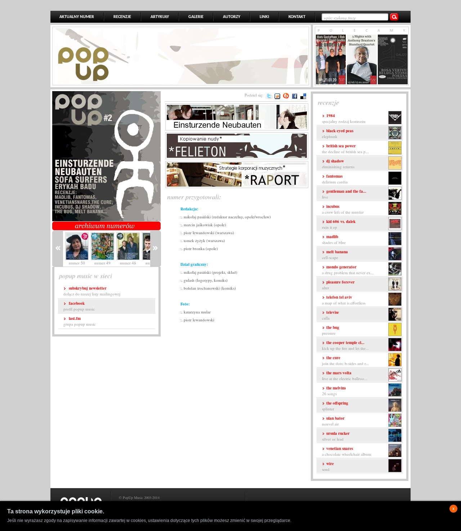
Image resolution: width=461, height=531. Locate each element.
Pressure (330, 330)
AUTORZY (231, 17)
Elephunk (337, 133)
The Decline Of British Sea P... (345, 148)
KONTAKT (296, 17)
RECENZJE (122, 17)
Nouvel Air (333, 421)
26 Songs (334, 390)
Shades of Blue (334, 239)
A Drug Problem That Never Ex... (348, 269)
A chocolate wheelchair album (346, 451)
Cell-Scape (335, 254)
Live (344, 194)
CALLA (330, 315)
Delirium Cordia (335, 178)
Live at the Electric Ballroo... (344, 375)
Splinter (335, 405)
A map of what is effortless (343, 299)
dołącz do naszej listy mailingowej (91, 290)
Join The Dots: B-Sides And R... (345, 360)
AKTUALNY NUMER (76, 17)
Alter (338, 284)
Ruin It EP (338, 224)
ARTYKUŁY (160, 17)
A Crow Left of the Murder (343, 209)
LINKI (264, 17)
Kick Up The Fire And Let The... (345, 345)
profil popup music (79, 306)
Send (328, 466)
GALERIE (195, 17)
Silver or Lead (336, 436)
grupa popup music (79, 321)
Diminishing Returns (338, 163)
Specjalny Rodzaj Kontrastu (344, 118)
